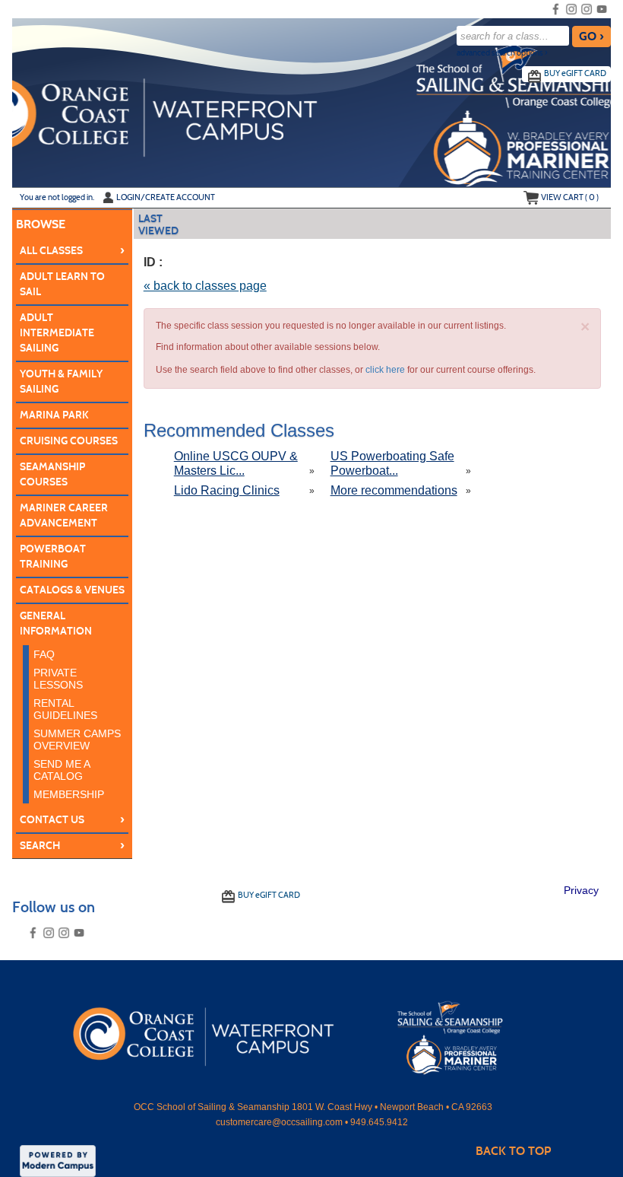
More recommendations (393, 490)
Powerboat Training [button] (53, 556)
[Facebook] (556, 9)
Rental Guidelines (65, 709)
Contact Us (72, 819)
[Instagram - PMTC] (586, 9)
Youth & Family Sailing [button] (61, 381)
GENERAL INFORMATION (56, 623)
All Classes (72, 250)
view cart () (570, 197)
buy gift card (575, 73)
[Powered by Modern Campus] (58, 1160)
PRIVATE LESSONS (58, 678)
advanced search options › (502, 53)
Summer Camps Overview (77, 739)
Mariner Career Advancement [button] (64, 515)
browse (40, 224)
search (72, 845)
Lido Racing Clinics (227, 490)
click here (385, 369)
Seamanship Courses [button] (52, 474)
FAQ (44, 654)
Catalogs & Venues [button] (72, 590)
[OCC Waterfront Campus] (311, 1032)
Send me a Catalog (61, 770)
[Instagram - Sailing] (571, 9)
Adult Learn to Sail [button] (62, 284)
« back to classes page (205, 285)
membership (68, 794)
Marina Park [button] (54, 415)
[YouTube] (602, 9)
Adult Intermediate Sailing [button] (57, 333)
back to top (513, 1151)
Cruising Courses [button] (69, 440)
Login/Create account (165, 197)
